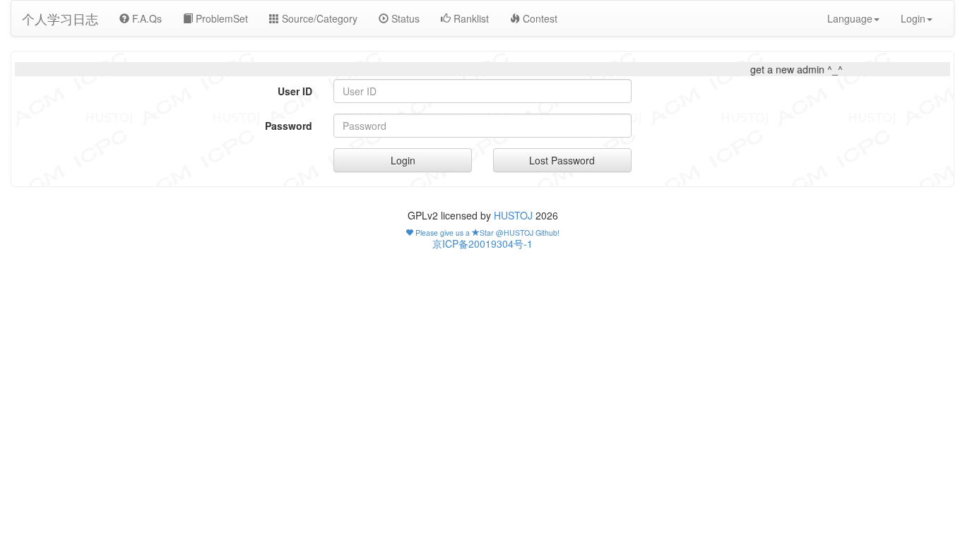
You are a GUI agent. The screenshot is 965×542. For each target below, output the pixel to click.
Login (403, 160)
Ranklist (470, 18)
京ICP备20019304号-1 (482, 243)
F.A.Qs (145, 18)
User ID (295, 91)
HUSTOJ (513, 215)
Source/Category (318, 18)
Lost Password (562, 160)
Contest (538, 18)
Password (288, 126)
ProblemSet (220, 18)
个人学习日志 (60, 18)
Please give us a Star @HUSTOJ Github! (486, 232)
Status (404, 18)
